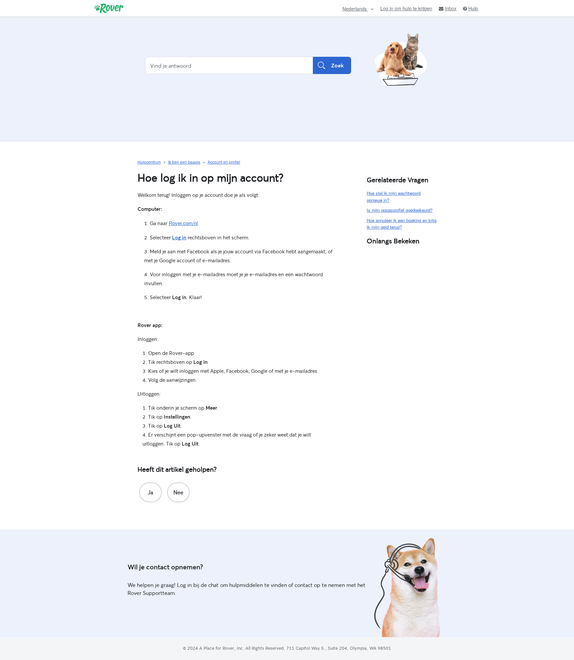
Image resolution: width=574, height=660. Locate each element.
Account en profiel (224, 162)
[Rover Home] (109, 8)
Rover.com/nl (183, 222)
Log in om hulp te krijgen (406, 8)
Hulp (473, 8)
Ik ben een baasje (184, 162)
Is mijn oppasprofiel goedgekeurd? (399, 210)
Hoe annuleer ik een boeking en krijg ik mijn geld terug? (401, 223)
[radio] (150, 492)
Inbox (450, 8)
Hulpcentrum (149, 162)
